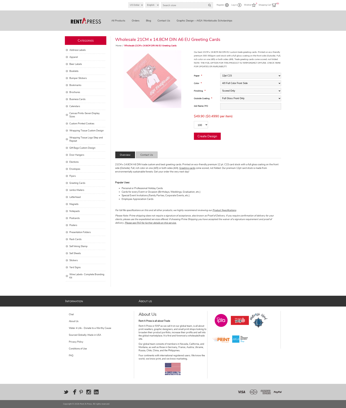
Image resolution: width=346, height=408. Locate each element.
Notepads (74, 211)
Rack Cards (75, 239)
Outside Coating (202, 98)
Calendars (74, 106)
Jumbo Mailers (76, 190)
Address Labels (77, 50)
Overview (125, 155)
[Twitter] (66, 392)
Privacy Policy (76, 341)
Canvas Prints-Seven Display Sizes (84, 115)
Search (209, 5)
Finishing (198, 90)
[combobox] (183, 5)
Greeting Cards (77, 183)
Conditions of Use (78, 348)
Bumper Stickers (78, 78)
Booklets (73, 71)
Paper (197, 75)
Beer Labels (75, 64)
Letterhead (75, 197)
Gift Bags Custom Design (82, 148)
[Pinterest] (81, 392)
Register (220, 5)
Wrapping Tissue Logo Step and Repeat (86, 139)
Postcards (74, 218)
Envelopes (74, 169)
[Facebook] (73, 392)
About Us (73, 321)
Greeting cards (187, 168)
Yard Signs (75, 267)
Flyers (72, 176)
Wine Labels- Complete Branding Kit (86, 276)
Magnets (73, 204)
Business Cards (77, 99)
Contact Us (146, 155)
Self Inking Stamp (78, 246)
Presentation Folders (80, 232)
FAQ (71, 355)
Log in (234, 5)
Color (197, 83)
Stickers (73, 260)
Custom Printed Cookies (81, 123)
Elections (74, 162)
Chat (71, 314)
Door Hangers (76, 155)
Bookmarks (75, 85)
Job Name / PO (201, 106)
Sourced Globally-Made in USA (85, 335)
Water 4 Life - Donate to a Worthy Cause (90, 328)
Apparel (73, 57)
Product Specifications (224, 210)
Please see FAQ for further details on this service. (150, 223)
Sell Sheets (75, 253)
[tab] (125, 155)
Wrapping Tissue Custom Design (86, 130)
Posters (73, 225)
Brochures (74, 92)
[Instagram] (89, 392)
